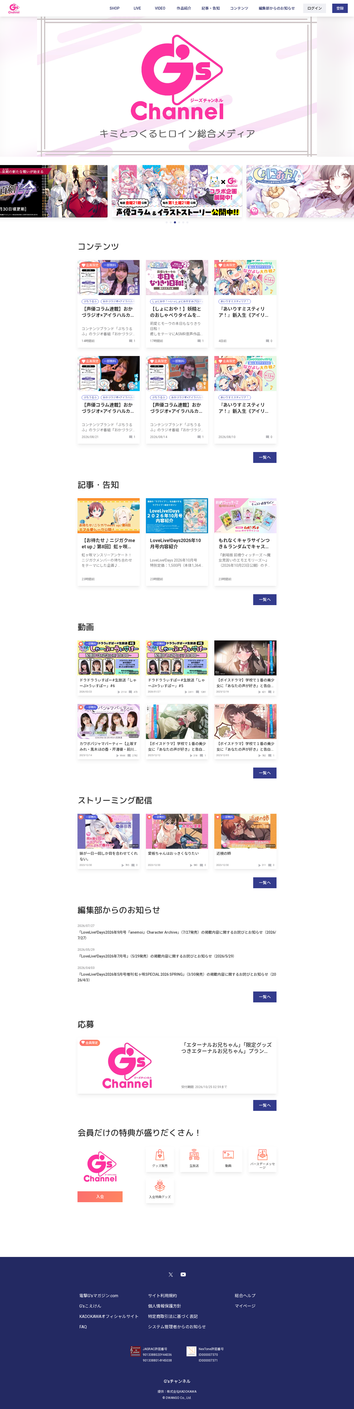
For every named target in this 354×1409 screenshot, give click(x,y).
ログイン (314, 8)
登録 (340, 8)
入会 (100, 1196)
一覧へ (265, 457)
